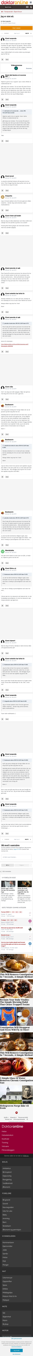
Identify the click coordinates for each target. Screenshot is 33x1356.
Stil (4, 1313)
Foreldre (6, 1193)
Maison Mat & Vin (10, 1296)
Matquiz (6, 1300)
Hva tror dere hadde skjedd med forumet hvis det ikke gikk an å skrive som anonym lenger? (13, 944)
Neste (27, 33)
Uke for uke (7, 1211)
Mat (4, 1261)
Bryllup (5, 1324)
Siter (7, 59)
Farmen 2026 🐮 (6, 912)
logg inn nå (17, 849)
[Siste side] (31, 33)
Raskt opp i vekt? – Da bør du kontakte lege (8, 890)
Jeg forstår (17, 1350)
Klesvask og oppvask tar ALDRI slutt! (12, 927)
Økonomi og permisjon (12, 1230)
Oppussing (7, 1176)
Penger (6, 1265)
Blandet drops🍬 (6, 935)
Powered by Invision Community (16, 1121)
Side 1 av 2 (17, 33)
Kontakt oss (8, 1119)
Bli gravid (6, 1200)
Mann (5, 1320)
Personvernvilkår (23, 1117)
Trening (5, 1143)
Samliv (5, 1254)
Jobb (5, 1250)
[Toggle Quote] (3, 111)
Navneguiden (8, 1207)
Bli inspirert (7, 1172)
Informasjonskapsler (19, 1119)
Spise (5, 1285)
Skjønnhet (7, 1317)
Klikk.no (26, 1156)
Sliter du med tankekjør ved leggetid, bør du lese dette (23, 891)
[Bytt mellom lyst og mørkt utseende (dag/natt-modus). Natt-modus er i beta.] (27, 1119)
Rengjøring (7, 1179)
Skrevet (10, 40)
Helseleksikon (7, 1135)
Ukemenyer (7, 1278)
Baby (5, 1215)
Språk (6, 1117)
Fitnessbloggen (8, 1150)
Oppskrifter (7, 1281)
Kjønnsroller (7, 1246)
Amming (6, 1218)
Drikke (5, 1289)
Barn (4, 1222)
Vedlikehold (7, 1183)
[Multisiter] (2, 59)
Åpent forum (11, 23)
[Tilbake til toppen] (16, 1113)
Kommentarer (8, 1242)
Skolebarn (7, 1226)
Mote (4, 1306)
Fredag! (3, 920)
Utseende (13, 1117)
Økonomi (6, 1187)
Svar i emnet (16, 28)
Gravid (5, 1204)
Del (8, 865)
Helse (4, 1131)
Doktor (12, 1126)
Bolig (4, 1162)
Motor (5, 1330)
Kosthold (5, 1139)
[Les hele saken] (8, 884)
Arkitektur (7, 1168)
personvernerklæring (17, 1346)
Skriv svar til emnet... (10, 857)
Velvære (5, 1146)
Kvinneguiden (8, 1236)
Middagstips (7, 1292)
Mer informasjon (16, 1354)
